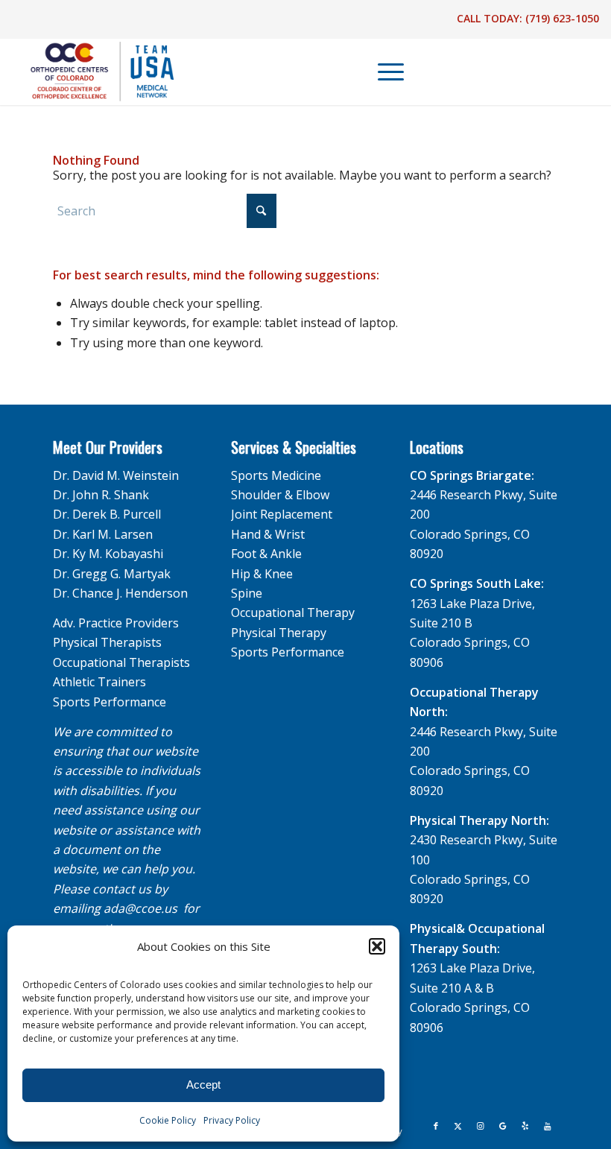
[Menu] (383, 71)
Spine (246, 593)
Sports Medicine (276, 475)
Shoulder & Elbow (280, 495)
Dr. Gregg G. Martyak (112, 574)
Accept (203, 1084)
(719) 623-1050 (562, 18)
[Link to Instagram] (480, 1126)
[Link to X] (458, 1126)
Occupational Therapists (121, 662)
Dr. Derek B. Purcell (107, 514)
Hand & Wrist (268, 534)
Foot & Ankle (266, 553)
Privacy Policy (231, 1120)
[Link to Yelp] (525, 1126)
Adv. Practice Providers (116, 623)
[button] (377, 946)
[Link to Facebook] (436, 1126)
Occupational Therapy (293, 612)
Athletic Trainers (99, 682)
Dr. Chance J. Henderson (120, 593)
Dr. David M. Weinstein (116, 475)
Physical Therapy (278, 632)
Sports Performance (109, 702)
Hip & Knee (262, 574)
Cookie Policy (167, 1120)
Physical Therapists (107, 642)
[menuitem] (384, 71)
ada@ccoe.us (140, 908)
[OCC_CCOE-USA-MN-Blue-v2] (92, 71)
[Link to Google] (503, 1126)
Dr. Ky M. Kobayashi (108, 553)
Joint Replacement (281, 514)
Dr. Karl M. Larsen (103, 534)
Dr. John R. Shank (101, 495)
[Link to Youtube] (547, 1126)
